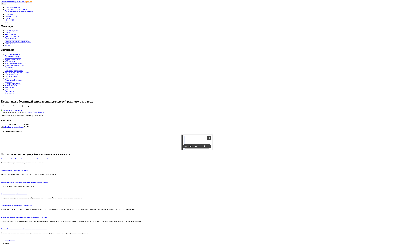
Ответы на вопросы (12, 36)
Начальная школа (11, 16)
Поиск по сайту (10, 38)
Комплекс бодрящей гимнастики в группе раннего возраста (16, 205)
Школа (7, 18)
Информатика (10, 61)
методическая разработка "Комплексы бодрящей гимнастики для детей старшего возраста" (25, 182)
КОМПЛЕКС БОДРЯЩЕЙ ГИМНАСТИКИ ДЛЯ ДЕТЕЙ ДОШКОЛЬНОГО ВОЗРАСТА (24, 217)
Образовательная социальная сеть (16, 2)
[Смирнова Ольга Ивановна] (11, 110)
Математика (9, 69)
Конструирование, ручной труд (16, 63)
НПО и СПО (9, 20)
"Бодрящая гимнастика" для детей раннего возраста (14, 170)
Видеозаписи (9, 93)
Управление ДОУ (11, 85)
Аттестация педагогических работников (19, 11)
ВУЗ (6, 22)
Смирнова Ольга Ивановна (35, 112)
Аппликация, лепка (12, 56)
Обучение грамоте (11, 74)
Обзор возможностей (12, 7)
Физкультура (9, 87)
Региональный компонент (14, 80)
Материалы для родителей (14, 71)
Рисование (8, 82)
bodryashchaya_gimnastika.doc (13, 127)
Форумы (8, 45)
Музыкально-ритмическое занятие (17, 72)
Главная (7, 32)
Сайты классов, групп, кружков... (16, 40)
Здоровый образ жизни (13, 60)
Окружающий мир (11, 76)
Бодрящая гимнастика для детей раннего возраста (14, 193)
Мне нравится (10, 240)
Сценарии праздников (13, 84)
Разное (7, 89)
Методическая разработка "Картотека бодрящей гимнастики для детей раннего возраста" (24, 158)
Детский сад (9, 14)
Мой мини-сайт (10, 34)
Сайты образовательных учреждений (18, 42)
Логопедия (9, 67)
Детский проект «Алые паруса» (16, 9)
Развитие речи (10, 78)
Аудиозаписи (9, 91)
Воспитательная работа (13, 58)
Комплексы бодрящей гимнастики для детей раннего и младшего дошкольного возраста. (24, 228)
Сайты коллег (10, 43)
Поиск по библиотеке (12, 54)
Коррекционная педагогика (14, 65)
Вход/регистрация (11, 31)
